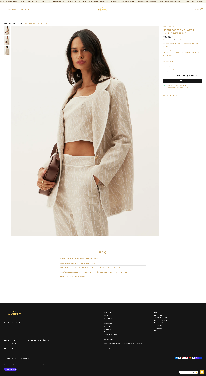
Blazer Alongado (17, 23)
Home (106, 315)
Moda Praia (108, 312)
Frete (175, 39)
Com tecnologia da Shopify (51, 365)
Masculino (107, 329)
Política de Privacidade (162, 323)
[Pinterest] (171, 95)
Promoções (108, 318)
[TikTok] (21, 322)
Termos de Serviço (160, 317)
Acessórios (107, 321)
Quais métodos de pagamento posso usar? (79, 259)
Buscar (156, 312)
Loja (10, 23)
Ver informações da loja (174, 91)
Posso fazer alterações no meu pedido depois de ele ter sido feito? (90, 268)
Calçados (107, 332)
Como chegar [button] (9, 348)
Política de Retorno (161, 320)
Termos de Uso (159, 325)
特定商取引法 (158, 328)
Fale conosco (158, 315)
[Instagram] (9, 322)
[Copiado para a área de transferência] (177, 95)
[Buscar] (198, 9)
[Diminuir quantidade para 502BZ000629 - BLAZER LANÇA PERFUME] (164, 76)
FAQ (155, 331)
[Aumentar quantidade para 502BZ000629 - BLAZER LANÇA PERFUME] (169, 76)
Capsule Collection (110, 334)
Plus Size (107, 326)
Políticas (157, 309)
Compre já (182, 81)
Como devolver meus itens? (72, 277)
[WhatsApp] (174, 95)
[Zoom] (155, 29)
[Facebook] (164, 95)
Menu (106, 309)
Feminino (107, 323)
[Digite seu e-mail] (200, 348)
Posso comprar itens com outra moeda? (78, 263)
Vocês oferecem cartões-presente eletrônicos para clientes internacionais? (95, 272)
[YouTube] (13, 322)
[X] (168, 95)
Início (5, 23)
